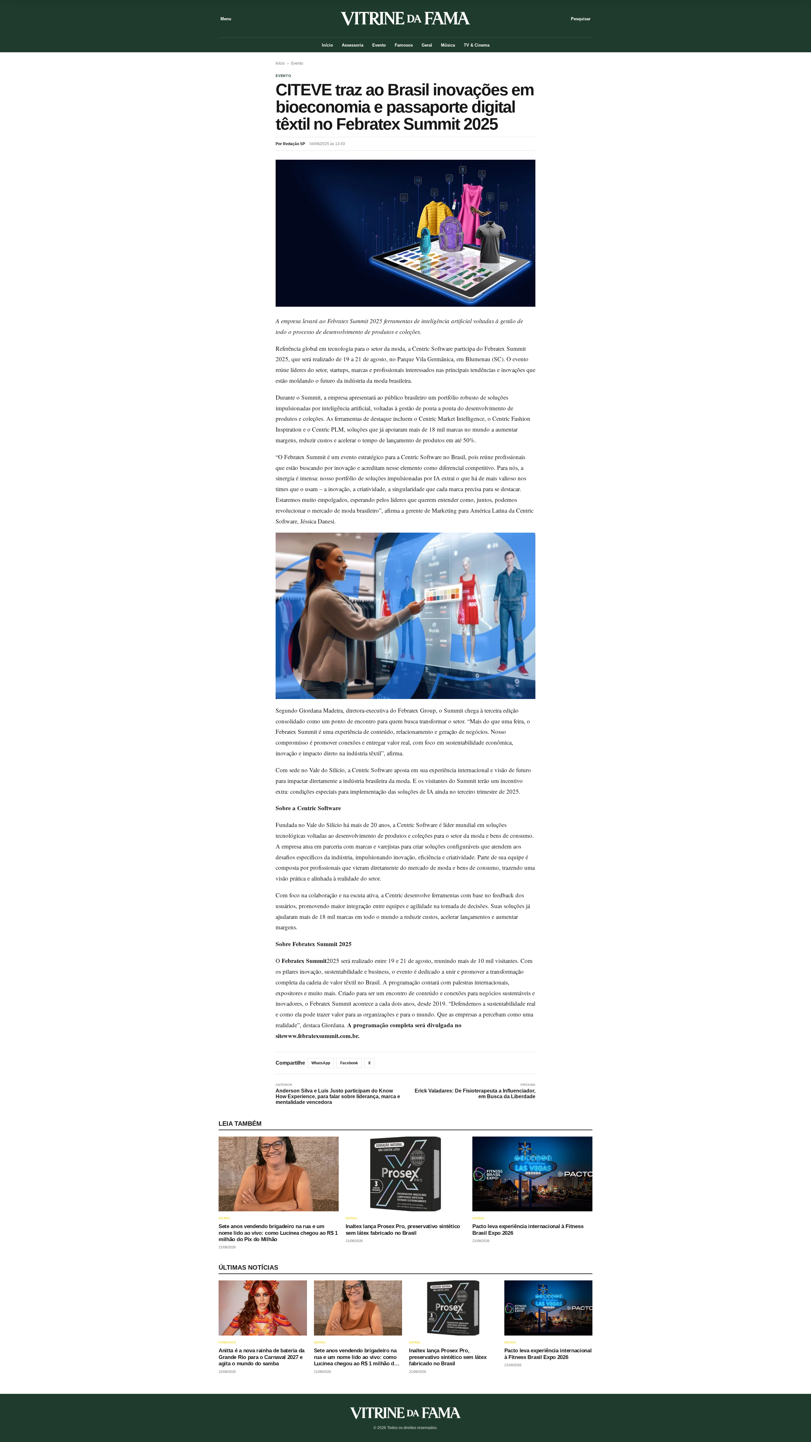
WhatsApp (320, 1063)
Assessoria (352, 45)
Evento (379, 45)
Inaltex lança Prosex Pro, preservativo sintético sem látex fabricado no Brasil (403, 1229)
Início (327, 45)
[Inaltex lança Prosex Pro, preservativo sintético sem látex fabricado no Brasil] (406, 1174)
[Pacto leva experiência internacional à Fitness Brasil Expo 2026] (532, 1174)
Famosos (404, 45)
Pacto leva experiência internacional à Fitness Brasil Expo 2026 (548, 1354)
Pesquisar (581, 18)
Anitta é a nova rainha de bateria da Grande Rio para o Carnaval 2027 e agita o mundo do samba (261, 1357)
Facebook (349, 1063)
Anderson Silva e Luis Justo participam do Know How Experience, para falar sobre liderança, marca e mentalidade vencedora (338, 1096)
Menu (225, 18)
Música (448, 45)
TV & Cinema (476, 45)
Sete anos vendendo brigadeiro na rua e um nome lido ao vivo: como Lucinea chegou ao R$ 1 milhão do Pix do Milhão (278, 1232)
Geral (427, 45)
